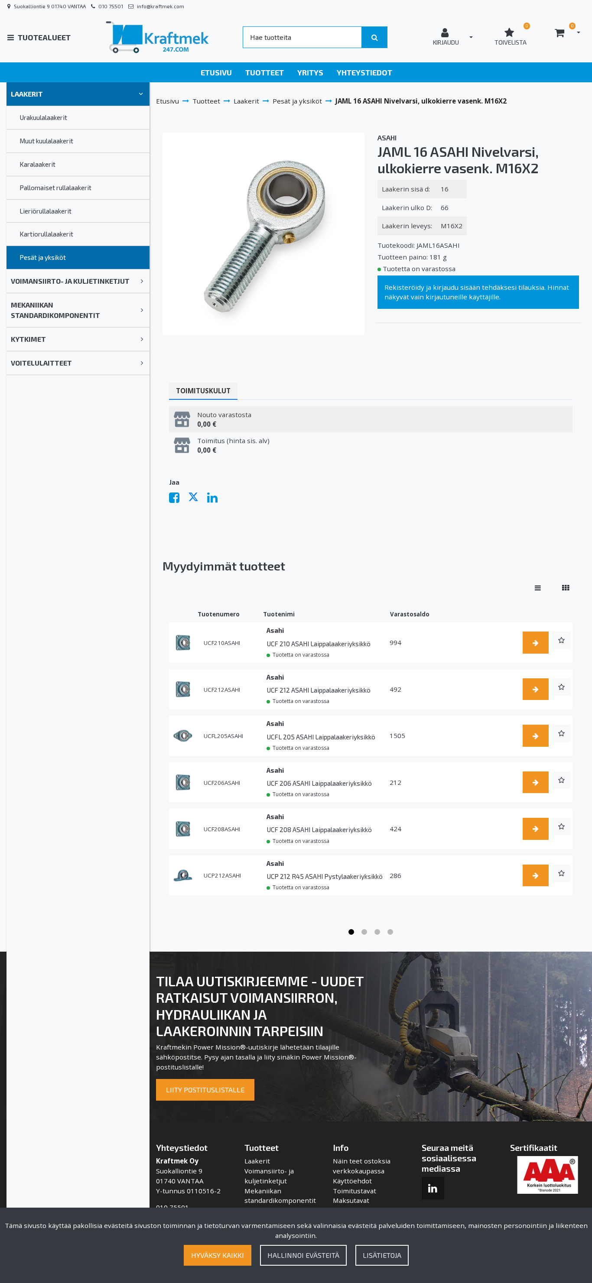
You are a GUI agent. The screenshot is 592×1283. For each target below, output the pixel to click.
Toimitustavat (354, 1190)
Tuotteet (264, 72)
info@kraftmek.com (160, 6)
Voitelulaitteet (41, 363)
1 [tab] (351, 932)
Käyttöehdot (352, 1180)
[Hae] (374, 37)
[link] (141, 94)
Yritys (310, 72)
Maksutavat (351, 1200)
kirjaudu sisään (456, 287)
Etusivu (216, 72)
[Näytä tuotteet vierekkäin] (565, 588)
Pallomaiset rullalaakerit (55, 187)
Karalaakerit (37, 164)
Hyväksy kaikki (217, 1255)
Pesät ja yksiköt (43, 257)
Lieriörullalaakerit (46, 211)
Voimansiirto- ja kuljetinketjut (70, 281)
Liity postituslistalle (205, 1089)
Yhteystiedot (364, 72)
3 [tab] (377, 932)
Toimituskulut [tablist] (203, 390)
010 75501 (110, 6)
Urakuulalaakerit (43, 117)
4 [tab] (390, 932)
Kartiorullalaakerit (46, 234)
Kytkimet (28, 339)
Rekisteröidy (404, 287)
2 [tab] (364, 932)
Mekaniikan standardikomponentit (55, 310)
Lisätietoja (382, 1255)
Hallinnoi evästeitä (303, 1255)
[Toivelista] (561, 640)
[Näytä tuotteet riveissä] (538, 588)
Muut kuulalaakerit (46, 141)
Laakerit (27, 94)
